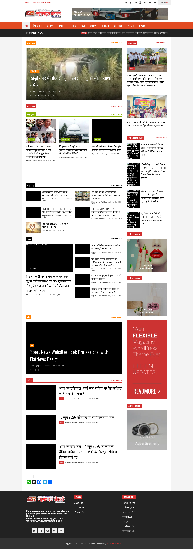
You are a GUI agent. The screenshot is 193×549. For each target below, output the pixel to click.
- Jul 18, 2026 (46, 160)
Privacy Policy (46, 2)
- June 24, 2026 (49, 91)
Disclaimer (36, 2)
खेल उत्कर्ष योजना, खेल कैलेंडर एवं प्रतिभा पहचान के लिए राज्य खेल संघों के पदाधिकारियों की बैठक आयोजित (106, 262)
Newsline (34, 64)
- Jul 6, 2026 (79, 157)
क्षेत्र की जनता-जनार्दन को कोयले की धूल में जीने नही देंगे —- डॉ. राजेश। (105, 290)
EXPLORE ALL (116, 43)
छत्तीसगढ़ (63, 33)
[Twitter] (126, 2)
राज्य (49, 25)
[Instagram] (140, 2)
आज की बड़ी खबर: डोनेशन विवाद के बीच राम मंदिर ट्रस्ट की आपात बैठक (106, 148)
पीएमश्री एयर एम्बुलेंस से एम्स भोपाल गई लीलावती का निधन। (106, 277)
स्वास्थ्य (93, 25)
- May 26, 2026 (51, 295)
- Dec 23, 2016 (56, 230)
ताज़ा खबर (31, 43)
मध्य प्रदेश (126, 531)
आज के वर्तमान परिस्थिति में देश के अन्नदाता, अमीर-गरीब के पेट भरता (54, 193)
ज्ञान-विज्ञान (126, 526)
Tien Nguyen (46, 230)
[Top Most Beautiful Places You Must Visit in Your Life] (33, 227)
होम (26, 25)
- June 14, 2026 (90, 462)
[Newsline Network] (43, 14)
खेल (83, 25)
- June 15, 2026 (90, 422)
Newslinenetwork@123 (99, 218)
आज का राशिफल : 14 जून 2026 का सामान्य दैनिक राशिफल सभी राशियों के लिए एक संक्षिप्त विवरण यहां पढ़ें (88, 451)
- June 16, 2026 (90, 399)
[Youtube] (150, 2)
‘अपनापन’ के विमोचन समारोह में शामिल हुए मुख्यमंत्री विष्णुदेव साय (105, 247)
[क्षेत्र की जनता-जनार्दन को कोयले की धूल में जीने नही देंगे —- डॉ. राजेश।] (82, 292)
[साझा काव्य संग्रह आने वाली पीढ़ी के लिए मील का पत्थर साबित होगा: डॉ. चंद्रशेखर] (33, 212)
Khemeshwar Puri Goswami (51, 199)
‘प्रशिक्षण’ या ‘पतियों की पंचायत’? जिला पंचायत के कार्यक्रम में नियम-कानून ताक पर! (153, 218)
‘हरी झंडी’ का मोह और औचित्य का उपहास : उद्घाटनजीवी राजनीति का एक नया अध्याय (105, 195)
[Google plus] (135, 2)
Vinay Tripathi (36, 91)
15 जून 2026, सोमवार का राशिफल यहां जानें (86, 417)
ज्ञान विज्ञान (118, 25)
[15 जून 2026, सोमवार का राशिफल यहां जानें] (41, 427)
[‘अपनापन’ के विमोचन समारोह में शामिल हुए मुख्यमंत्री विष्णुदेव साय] (82, 249)
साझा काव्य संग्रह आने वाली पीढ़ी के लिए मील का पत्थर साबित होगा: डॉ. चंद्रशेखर (57, 210)
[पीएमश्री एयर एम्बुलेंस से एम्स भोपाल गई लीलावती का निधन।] (82, 279)
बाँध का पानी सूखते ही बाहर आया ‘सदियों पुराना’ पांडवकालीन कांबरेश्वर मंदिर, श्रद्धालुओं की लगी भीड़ (152, 196)
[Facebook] (130, 2)
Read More (40, 178)
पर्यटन (131, 25)
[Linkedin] (155, 2)
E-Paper (142, 25)
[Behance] (145, 2)
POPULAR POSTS (135, 137)
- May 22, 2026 (67, 199)
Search (163, 3)
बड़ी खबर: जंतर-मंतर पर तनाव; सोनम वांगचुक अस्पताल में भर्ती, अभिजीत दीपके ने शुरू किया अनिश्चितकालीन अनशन (38, 151)
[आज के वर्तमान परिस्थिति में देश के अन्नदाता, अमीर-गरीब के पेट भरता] (33, 196)
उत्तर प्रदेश (97, 139)
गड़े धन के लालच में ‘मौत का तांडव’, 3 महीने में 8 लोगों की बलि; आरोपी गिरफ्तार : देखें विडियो (152, 149)
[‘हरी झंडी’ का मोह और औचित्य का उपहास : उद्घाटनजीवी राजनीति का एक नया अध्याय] (82, 196)
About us (28, 2)
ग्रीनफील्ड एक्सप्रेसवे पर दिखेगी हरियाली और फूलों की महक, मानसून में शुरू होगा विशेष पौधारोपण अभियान (105, 211)
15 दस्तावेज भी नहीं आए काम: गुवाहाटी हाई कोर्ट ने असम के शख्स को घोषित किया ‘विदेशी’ (73, 150)
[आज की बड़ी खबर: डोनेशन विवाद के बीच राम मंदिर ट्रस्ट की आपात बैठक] (107, 131)
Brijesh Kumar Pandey (34, 160)
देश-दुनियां (37, 25)
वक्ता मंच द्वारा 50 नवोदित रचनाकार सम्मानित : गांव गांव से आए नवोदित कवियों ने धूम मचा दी (146, 123)
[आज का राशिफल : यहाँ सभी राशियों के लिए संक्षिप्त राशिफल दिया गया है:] (41, 397)
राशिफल (61, 25)
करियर (73, 25)
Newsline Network (114, 543)
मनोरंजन (105, 25)
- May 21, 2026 (116, 202)
